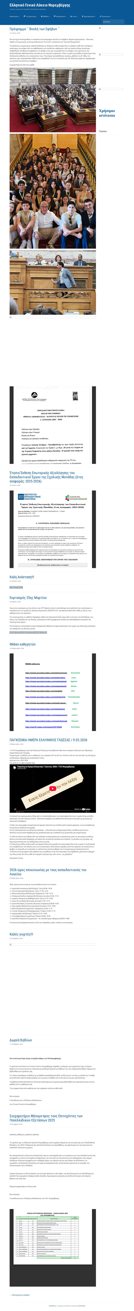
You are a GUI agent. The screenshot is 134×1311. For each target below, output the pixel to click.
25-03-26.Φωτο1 (41, 632)
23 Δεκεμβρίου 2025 (16, 938)
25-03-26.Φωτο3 (28, 632)
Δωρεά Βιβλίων (21, 1040)
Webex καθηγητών (23, 644)
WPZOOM (82, 1306)
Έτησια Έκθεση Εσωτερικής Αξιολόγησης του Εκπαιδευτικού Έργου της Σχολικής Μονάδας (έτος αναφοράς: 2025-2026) (46, 477)
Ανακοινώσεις (14, 16)
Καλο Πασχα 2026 (16, 587)
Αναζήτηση (121, 22)
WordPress (52, 1306)
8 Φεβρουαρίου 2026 (16, 744)
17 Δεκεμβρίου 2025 (16, 1044)
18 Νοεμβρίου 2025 (16, 1124)
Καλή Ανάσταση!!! (22, 577)
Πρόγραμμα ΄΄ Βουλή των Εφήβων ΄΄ (35, 29)
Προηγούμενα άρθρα (19, 1295)
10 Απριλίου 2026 (15, 581)
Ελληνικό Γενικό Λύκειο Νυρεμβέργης (40, 5)
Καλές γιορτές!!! (21, 934)
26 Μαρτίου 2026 (15, 602)
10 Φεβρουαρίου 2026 (17, 648)
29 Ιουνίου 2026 (15, 485)
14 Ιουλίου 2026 (15, 33)
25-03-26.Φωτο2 (16, 632)
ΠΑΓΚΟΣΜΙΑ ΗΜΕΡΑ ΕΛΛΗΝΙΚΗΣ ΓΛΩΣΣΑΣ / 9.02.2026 (48, 740)
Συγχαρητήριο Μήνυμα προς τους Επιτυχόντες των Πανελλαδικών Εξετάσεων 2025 (46, 1118)
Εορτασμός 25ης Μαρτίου (28, 598)
